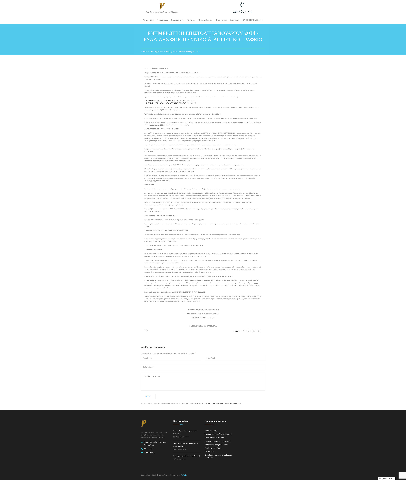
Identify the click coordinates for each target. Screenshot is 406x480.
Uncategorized (156, 52)
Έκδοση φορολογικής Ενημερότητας (218, 434)
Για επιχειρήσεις (211, 431)
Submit (148, 396)
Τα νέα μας (191, 20)
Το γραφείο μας (162, 20)
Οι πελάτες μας (221, 20)
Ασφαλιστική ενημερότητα (214, 438)
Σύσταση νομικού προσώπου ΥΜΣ (218, 441)
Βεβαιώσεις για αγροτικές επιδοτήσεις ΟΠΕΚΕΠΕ (219, 456)
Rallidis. (184, 475)
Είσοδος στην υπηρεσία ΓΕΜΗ (216, 445)
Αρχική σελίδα (148, 20)
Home (144, 52)
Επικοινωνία (234, 20)
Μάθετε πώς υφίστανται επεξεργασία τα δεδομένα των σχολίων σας (218, 403)
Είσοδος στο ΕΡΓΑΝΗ (213, 448)
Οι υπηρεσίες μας (177, 20)
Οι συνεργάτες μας (205, 20)
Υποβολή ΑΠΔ (210, 452)
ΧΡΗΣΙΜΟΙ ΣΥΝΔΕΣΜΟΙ (252, 20)
